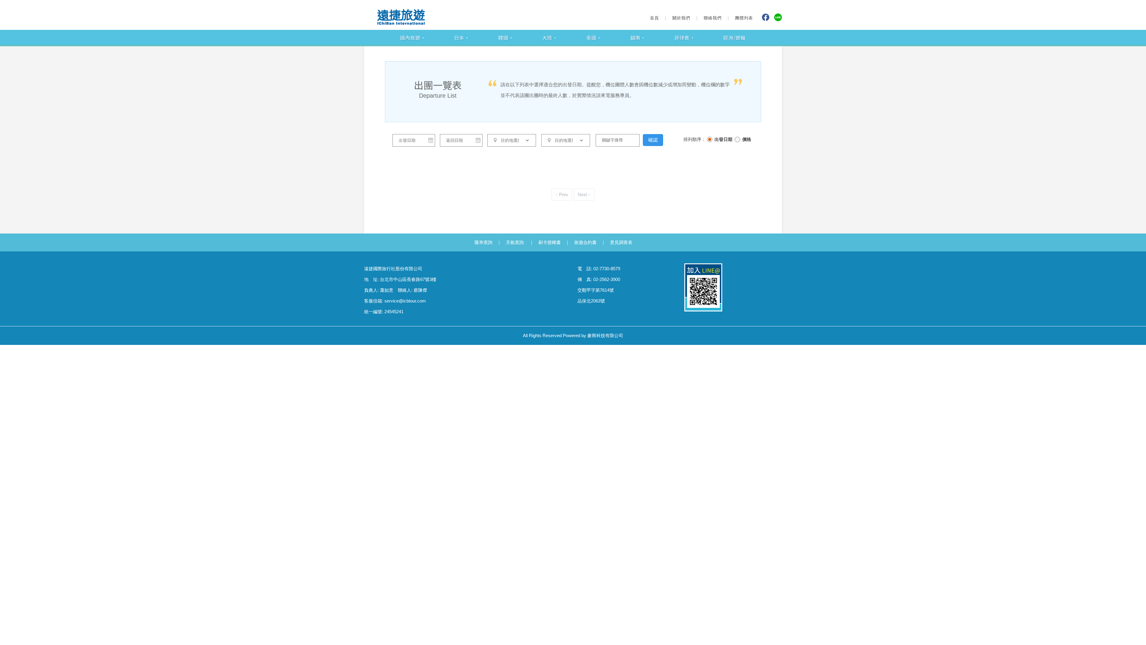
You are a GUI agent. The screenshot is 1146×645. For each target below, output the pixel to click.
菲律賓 (682, 37)
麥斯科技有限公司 (605, 335)
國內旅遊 (410, 37)
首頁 (654, 18)
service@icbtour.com (405, 300)
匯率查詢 (483, 242)
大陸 (547, 37)
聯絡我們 (713, 18)
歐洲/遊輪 (734, 37)
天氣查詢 (515, 242)
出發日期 (723, 139)
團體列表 (744, 18)
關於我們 (681, 18)
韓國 (503, 37)
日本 (459, 37)
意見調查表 (621, 242)
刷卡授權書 (549, 242)
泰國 (591, 37)
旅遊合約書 (585, 242)
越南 (635, 37)
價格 (746, 139)
